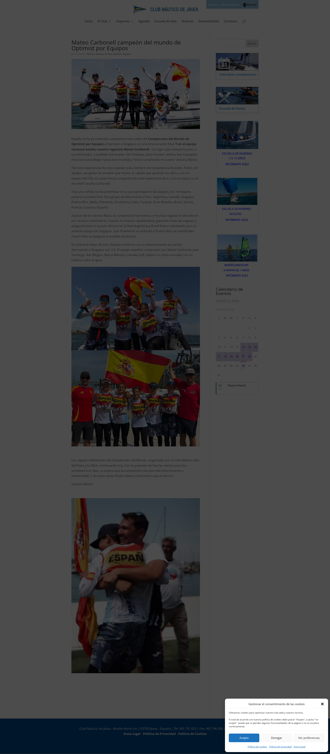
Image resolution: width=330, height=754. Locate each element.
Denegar (276, 738)
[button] (322, 704)
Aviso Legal (300, 746)
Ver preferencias (309, 738)
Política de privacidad (280, 746)
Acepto (244, 738)
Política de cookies (257, 746)
